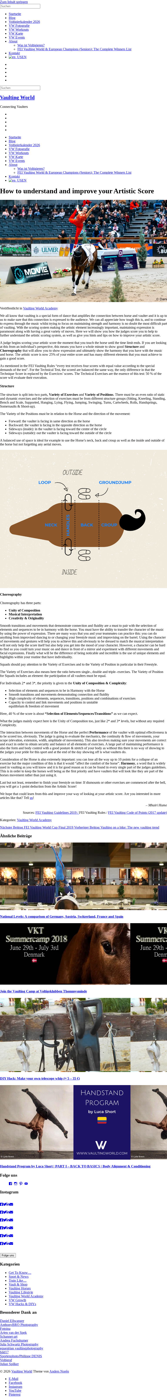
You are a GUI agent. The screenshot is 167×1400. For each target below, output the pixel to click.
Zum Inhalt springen (14, 2)
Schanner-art (8, 1336)
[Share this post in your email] (11, 1204)
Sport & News (18, 1276)
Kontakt (14, 53)
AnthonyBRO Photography (19, 1325)
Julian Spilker (9, 1364)
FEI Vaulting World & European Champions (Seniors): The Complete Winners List (74, 49)
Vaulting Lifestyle (21, 1292)
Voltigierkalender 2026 (24, 22)
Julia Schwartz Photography (19, 1344)
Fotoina (5, 1328)
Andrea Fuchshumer (14, 1340)
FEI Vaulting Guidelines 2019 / (57, 812)
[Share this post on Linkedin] (8, 1204)
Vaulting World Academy (40, 308)
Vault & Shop (18, 1284)
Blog (12, 18)
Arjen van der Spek (13, 1332)
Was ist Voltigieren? (31, 45)
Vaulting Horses (20, 1288)
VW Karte (16, 33)
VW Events (17, 37)
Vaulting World (17, 97)
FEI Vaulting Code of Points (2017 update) (137, 812)
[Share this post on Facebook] (1, 1204)
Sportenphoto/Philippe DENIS (21, 1356)
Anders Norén (59, 1371)
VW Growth (17, 1300)
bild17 (4, 1352)
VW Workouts (19, 29)
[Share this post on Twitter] (5, 1204)
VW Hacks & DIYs (22, 1304)
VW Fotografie (19, 25)
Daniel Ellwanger (12, 1321)
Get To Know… (20, 1272)
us (31, 798)
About (13, 41)
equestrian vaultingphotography (21, 1348)
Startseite (15, 14)
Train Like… (18, 1280)
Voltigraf (6, 1360)
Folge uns (8, 1255)
